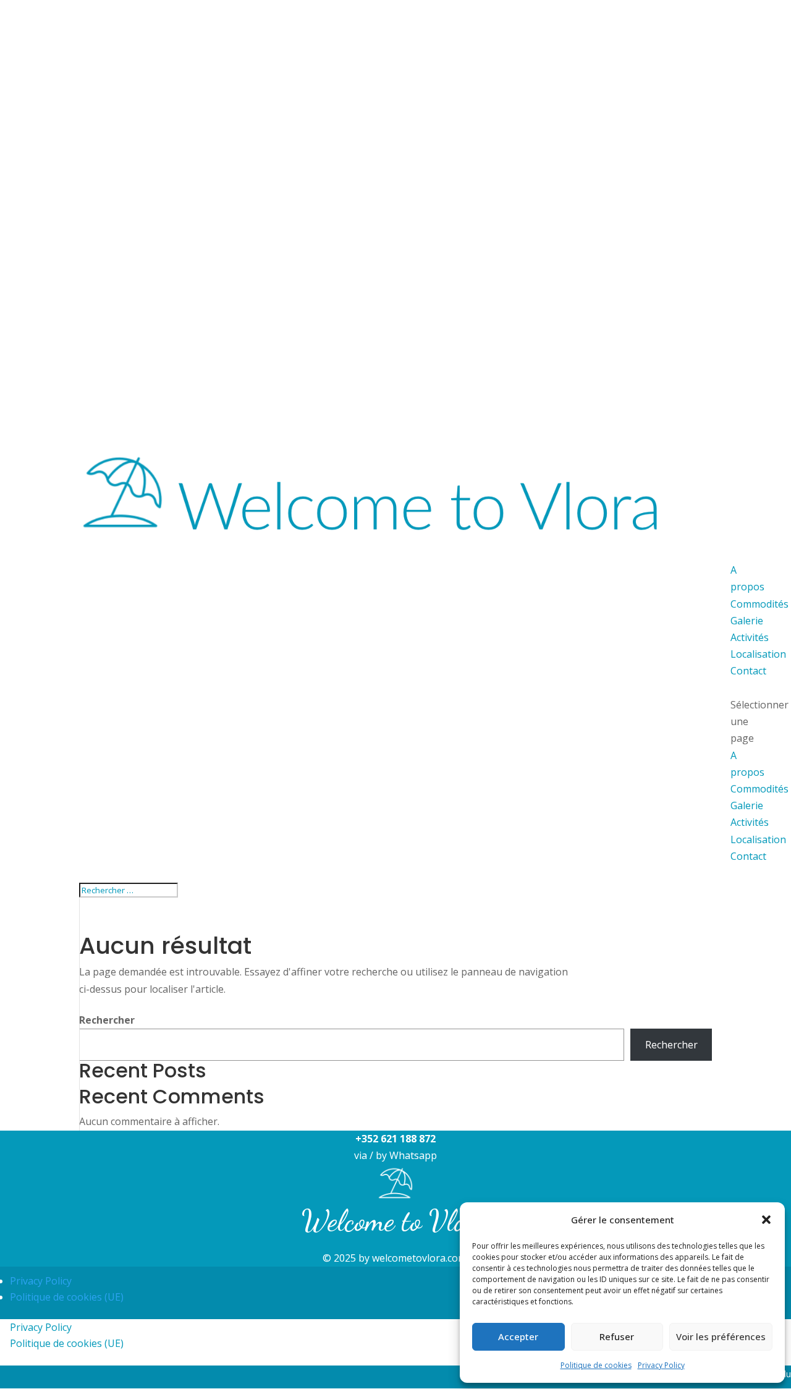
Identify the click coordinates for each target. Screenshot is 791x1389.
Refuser (616, 1336)
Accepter (518, 1336)
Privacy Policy (661, 1365)
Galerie (746, 805)
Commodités (759, 789)
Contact (748, 856)
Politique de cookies (596, 1365)
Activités (749, 822)
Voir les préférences (721, 1336)
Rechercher (107, 1020)
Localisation (758, 839)
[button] (766, 1219)
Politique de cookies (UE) (67, 1297)
